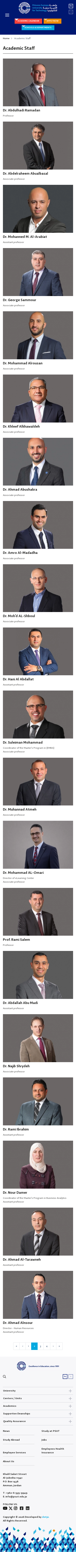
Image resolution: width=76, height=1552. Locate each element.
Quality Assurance (14, 1421)
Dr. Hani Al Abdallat (18, 679)
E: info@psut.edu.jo (15, 1497)
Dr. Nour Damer (15, 1192)
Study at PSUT (51, 1431)
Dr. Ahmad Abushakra (20, 489)
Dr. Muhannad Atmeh (19, 809)
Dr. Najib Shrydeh (16, 1066)
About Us (8, 1461)
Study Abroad (11, 1440)
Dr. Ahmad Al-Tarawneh (22, 1259)
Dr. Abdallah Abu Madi (20, 1003)
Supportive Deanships (16, 1414)
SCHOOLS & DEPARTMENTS (38, 27)
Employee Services (14, 1452)
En (71, 6)
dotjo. (45, 1517)
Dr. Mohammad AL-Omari (23, 873)
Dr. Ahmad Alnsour (18, 1323)
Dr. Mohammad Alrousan (22, 363)
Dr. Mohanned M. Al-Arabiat (25, 237)
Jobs (44, 1440)
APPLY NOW (52, 21)
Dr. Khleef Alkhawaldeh (21, 426)
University (9, 1391)
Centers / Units (12, 1398)
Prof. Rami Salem (16, 940)
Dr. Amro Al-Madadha (20, 553)
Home (6, 38)
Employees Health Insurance (53, 1450)
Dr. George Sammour (19, 300)
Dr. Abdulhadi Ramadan (21, 110)
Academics (9, 1406)
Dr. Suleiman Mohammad (23, 742)
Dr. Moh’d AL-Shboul (19, 616)
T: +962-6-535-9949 (15, 1493)
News (6, 1431)
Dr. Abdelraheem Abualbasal (25, 173)
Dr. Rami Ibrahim (16, 1129)
